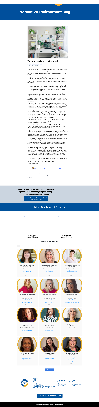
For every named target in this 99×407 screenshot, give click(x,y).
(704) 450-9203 (71, 270)
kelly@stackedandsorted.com (49, 358)
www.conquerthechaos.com (49, 302)
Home (34, 379)
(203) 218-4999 (71, 299)
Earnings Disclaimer (76, 384)
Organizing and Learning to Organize (35, 64)
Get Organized (36, 383)
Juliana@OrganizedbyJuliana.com (71, 271)
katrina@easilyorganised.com (72, 359)
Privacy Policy (75, 383)
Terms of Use (75, 381)
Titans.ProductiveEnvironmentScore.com (72, 302)
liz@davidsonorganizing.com (27, 330)
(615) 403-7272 (49, 299)
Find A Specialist (37, 384)
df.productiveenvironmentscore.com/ (49, 331)
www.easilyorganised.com (72, 361)
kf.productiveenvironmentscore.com (49, 359)
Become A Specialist (38, 385)
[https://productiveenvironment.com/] (24, 382)
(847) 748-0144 (27, 270)
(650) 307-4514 (49, 270)
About (34, 380)
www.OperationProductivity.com (27, 302)
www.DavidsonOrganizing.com (27, 331)
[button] (27, 275)
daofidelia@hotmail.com (49, 330)
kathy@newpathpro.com (27, 271)
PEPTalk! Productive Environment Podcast (42, 387)
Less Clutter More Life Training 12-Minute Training (44, 386)
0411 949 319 (72, 358)
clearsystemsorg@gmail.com (27, 358)
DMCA (73, 385)
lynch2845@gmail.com (49, 271)
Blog (34, 381)
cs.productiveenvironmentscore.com (27, 359)
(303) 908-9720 (27, 299)
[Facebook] (47, 175)
